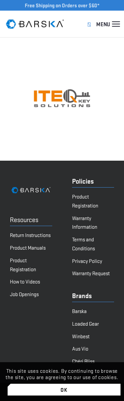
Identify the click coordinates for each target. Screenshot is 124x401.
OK (64, 389)
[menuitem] (116, 24)
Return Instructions (30, 234)
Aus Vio (80, 348)
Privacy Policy (87, 260)
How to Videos (25, 281)
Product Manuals (28, 247)
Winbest (81, 336)
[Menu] (116, 24)
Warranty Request (91, 273)
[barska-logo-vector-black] (35, 24)
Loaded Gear (85, 323)
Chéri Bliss (83, 361)
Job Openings (24, 293)
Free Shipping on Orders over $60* (62, 5)
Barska (79, 310)
